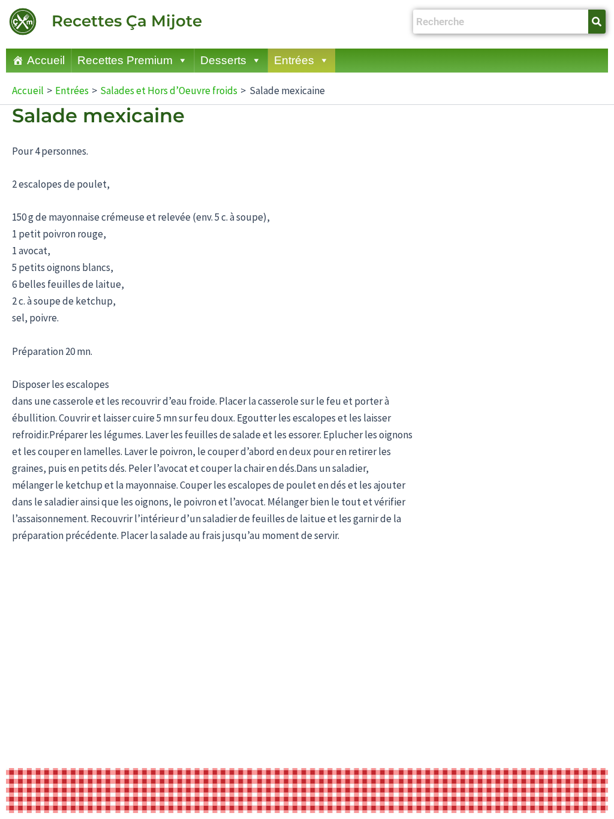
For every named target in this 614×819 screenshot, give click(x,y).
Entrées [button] (294, 60)
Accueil (46, 60)
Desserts (223, 60)
